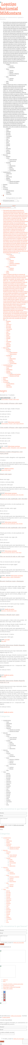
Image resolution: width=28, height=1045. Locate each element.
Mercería (5, 733)
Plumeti (8, 795)
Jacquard (8, 786)
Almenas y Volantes (14, 759)
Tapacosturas (12, 739)
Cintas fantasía (13, 737)
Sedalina (8, 800)
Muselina (11, 744)
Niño (7, 770)
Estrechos (8, 783)
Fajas (7, 722)
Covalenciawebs (6, 1017)
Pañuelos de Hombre (14, 729)
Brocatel (8, 776)
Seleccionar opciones (14, 422)
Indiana (8, 784)
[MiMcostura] (14, 8)
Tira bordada (12, 745)
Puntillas (8, 740)
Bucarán (8, 778)
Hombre (8, 753)
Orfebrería (8, 726)
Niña (7, 765)
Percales (8, 793)
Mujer (7, 758)
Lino (7, 789)
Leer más (7, 639)
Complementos (7, 720)
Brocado (8, 775)
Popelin (8, 797)
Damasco (8, 781)
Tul (10, 747)
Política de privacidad (18, 825)
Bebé (7, 751)
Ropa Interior (12, 764)
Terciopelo (9, 801)
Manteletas (9, 723)
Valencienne (12, 748)
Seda (7, 798)
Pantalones (12, 756)
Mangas (11, 762)
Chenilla (8, 779)
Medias (8, 725)
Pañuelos (8, 728)
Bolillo (10, 742)
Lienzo (8, 787)
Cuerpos (11, 754)
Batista (8, 773)
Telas (4, 772)
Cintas (7, 736)
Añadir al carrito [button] (9, 468)
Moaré (8, 790)
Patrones (5, 750)
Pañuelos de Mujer (14, 731)
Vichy (7, 804)
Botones (8, 734)
